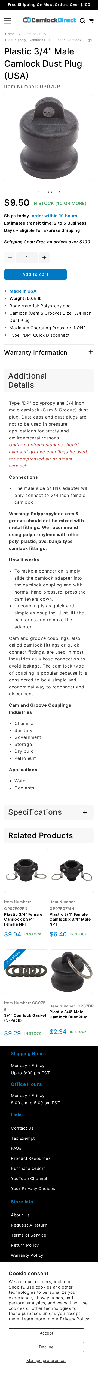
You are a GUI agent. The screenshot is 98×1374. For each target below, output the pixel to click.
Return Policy (25, 1245)
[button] (7, 20)
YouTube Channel (29, 1178)
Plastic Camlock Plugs (73, 40)
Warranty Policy (27, 1255)
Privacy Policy (74, 1318)
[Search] (82, 20)
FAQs (16, 1148)
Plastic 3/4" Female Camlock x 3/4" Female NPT (23, 919)
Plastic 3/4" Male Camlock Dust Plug (69, 1014)
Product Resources (31, 1158)
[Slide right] (59, 192)
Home (10, 34)
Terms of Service (29, 1235)
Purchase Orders (28, 1168)
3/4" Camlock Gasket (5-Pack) (25, 1017)
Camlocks (32, 34)
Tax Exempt (23, 1138)
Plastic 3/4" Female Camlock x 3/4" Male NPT (70, 919)
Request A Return (29, 1225)
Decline (46, 1347)
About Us (20, 1215)
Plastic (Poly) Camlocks (25, 40)
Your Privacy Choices (33, 1188)
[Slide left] (38, 192)
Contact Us (22, 1128)
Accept (46, 1333)
